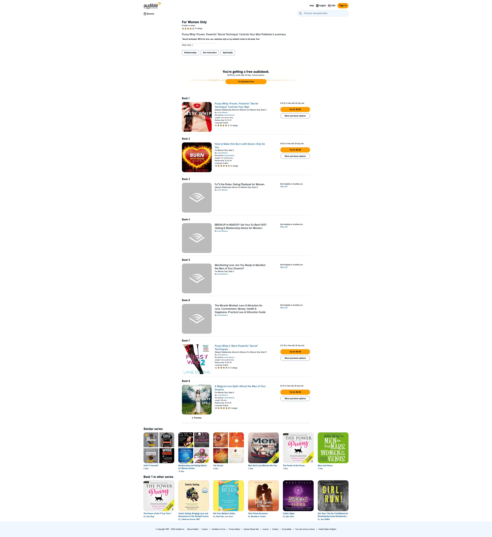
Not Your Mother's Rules (224, 513)
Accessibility (286, 529)
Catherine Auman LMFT (190, 519)
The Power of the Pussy (294, 465)
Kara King (150, 516)
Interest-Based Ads (251, 529)
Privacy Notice (234, 529)
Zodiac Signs (289, 513)
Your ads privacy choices (305, 529)
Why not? (284, 186)
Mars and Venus (325, 465)
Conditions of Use (218, 529)
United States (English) (327, 529)
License (265, 529)
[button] (188, 45)
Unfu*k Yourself (151, 465)
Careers (205, 529)
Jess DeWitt (325, 519)
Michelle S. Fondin (258, 516)
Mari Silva (290, 516)
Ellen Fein (220, 516)
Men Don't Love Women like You (262, 465)
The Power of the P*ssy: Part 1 (157, 513)
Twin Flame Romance (258, 513)
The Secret (218, 465)
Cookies (275, 529)
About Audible (192, 529)
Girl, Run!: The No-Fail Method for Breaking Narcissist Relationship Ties (333, 516)
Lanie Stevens (222, 113)
